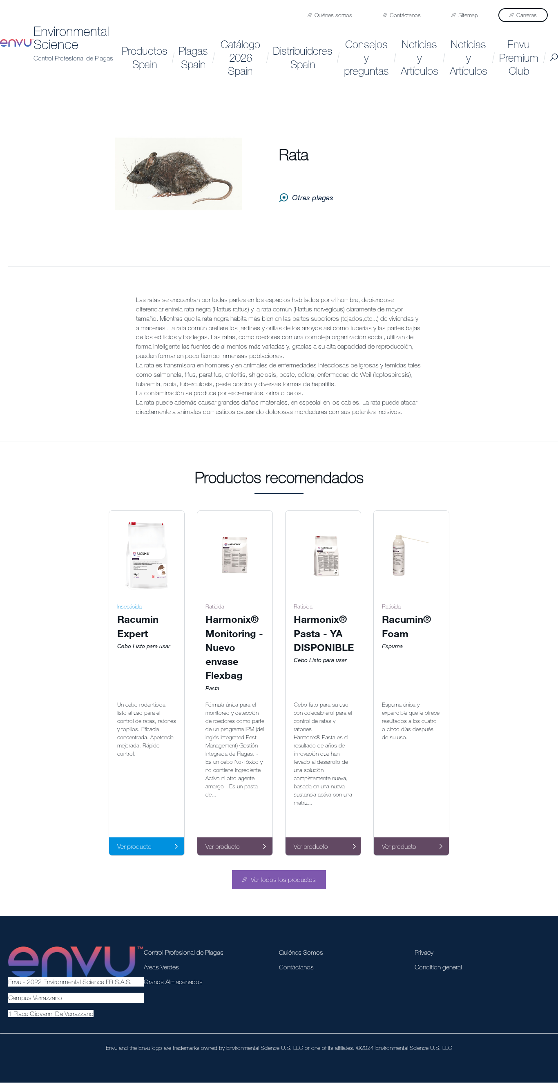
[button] (279, 879)
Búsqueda (554, 57)
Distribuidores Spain (303, 57)
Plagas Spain (193, 57)
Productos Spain (144, 57)
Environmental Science (71, 37)
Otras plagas (312, 197)
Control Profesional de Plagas (73, 58)
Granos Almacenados (173, 981)
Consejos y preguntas (366, 57)
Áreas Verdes (161, 967)
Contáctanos (296, 967)
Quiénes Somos (301, 952)
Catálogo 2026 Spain (240, 57)
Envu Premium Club (518, 57)
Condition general (438, 967)
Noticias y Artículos (419, 57)
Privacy (424, 952)
